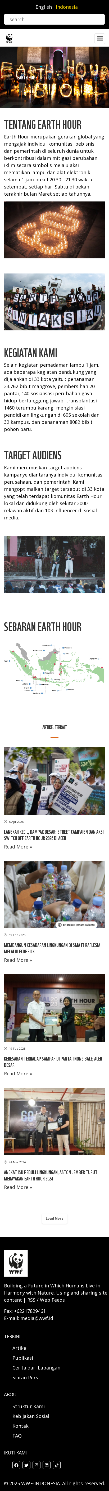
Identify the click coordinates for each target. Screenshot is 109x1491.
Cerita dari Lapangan (36, 1367)
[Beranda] (9, 38)
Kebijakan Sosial (30, 1416)
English (43, 7)
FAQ (17, 1435)
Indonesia (67, 7)
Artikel (20, 1348)
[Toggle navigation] (99, 38)
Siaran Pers (25, 1377)
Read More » (18, 846)
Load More (54, 1218)
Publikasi (22, 1358)
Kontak (20, 1426)
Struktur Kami (28, 1406)
